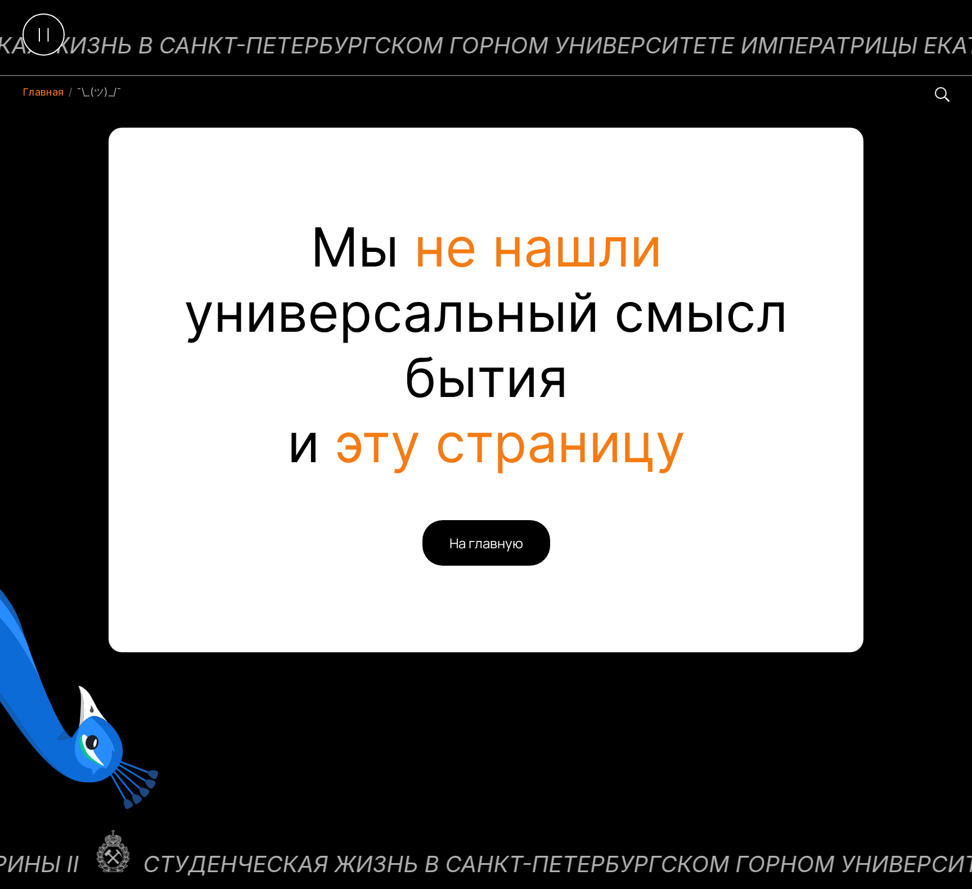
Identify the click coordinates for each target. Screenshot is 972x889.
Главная (43, 92)
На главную (486, 543)
